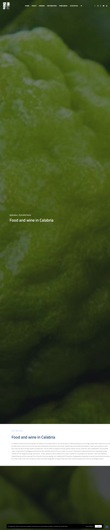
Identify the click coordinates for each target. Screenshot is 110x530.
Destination (51, 6)
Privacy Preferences (89, 526)
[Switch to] (81, 6)
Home (27, 6)
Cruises (42, 6)
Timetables (63, 6)
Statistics (74, 6)
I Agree (98, 526)
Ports (34, 6)
